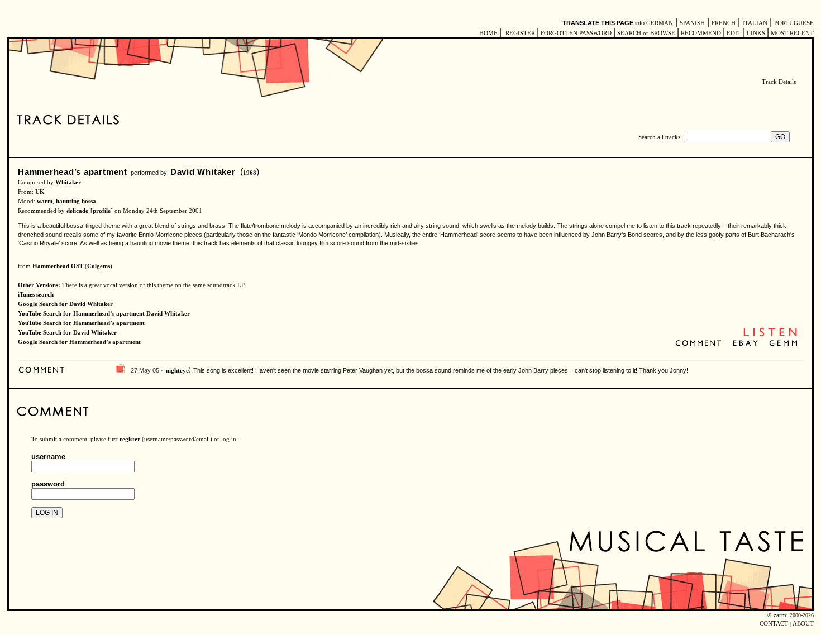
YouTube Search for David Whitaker (67, 333)
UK (40, 192)
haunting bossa (76, 201)
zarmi (781, 615)
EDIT (734, 33)
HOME (488, 33)
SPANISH (692, 23)
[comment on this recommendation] (701, 343)
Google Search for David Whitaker (65, 304)
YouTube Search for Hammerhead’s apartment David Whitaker (104, 314)
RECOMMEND (701, 33)
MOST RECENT (791, 33)
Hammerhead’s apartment (72, 171)
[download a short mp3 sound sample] (770, 335)
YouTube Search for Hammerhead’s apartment (81, 323)
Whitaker (68, 182)
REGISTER (520, 33)
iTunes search (36, 295)
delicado (77, 211)
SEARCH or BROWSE (646, 33)
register (130, 439)
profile (102, 211)
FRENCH (724, 23)
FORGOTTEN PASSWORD (576, 33)
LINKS (756, 33)
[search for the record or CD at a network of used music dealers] (783, 343)
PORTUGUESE (794, 23)
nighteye (177, 370)
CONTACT (774, 623)
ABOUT (803, 623)
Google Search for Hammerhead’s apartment (79, 342)
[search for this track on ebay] (745, 343)
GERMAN (659, 23)
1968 (249, 173)
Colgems (98, 266)
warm (44, 201)
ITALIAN (754, 23)
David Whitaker (203, 171)
